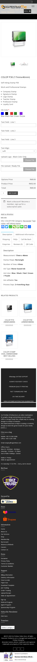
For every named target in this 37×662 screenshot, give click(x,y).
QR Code (29, 244)
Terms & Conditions (7, 564)
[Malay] (5, 624)
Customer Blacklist (7, 566)
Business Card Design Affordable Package (24, 657)
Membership (5, 539)
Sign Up (3, 599)
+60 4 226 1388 (11, 438)
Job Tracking (5, 588)
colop (3, 223)
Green (16, 116)
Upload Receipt (6, 593)
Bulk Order (4, 217)
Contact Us (4, 550)
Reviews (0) (18, 244)
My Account (4, 542)
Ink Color (5, 110)
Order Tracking (6, 590)
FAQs (15, 239)
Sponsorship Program (8, 607)
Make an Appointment (8, 596)
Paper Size (4, 583)
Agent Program (6, 605)
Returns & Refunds (7, 544)
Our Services (5, 534)
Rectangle (27, 221)
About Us (4, 532)
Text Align (5, 148)
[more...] (3, 428)
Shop (2, 537)
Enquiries (6, 244)
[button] (26, 11)
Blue (3, 116)
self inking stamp (13, 223)
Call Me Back (26, 239)
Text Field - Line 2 (8, 131)
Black (7, 116)
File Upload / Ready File (10, 166)
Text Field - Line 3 (8, 139)
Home (3, 529)
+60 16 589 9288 (11, 436)
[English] (4, 624)
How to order (5, 580)
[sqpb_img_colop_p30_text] (24, 65)
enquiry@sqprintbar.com (13, 443)
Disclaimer (4, 558)
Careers (3, 547)
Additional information (25, 234)
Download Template (7, 585)
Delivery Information (7, 577)
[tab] (7, 234)
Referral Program (6, 602)
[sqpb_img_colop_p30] (18, 39)
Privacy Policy (5, 561)
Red (11, 116)
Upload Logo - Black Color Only (13, 157)
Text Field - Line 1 (8, 122)
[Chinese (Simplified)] (2, 624)
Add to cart (13, 193)
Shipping (6, 239)
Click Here (4, 616)
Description (7, 234)
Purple (22, 116)
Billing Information (7, 575)
